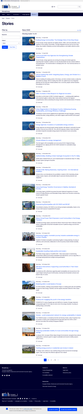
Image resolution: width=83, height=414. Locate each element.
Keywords (4, 34)
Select (4, 43)
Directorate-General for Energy (49, 386)
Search (5, 47)
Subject (4, 40)
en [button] (54, 6)
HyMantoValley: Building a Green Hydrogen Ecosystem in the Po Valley (58, 156)
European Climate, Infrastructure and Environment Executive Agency (57, 384)
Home (3, 14)
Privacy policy (38, 401)
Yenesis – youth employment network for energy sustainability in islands (58, 315)
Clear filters (12, 47)
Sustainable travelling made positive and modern (51, 251)
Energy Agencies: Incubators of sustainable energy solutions (55, 124)
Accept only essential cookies (68, 409)
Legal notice (65, 370)
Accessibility (53, 401)
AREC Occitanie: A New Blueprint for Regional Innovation (53, 93)
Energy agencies (26, 14)
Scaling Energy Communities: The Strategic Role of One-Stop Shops (57, 40)
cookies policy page (27, 408)
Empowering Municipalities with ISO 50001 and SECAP (53, 204)
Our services (16, 14)
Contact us (34, 398)
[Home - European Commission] (12, 6)
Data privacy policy (67, 372)
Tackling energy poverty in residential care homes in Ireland (54, 348)
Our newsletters (45, 372)
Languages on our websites (21, 401)
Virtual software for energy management (48, 140)
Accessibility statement (47, 375)
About (8, 14)
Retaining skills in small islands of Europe (48, 284)
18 (55, 360)
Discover (34, 14)
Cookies (31, 401)
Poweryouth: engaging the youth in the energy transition (53, 299)
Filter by (4, 30)
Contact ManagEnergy (47, 370)
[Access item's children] (11, 14)
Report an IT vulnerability (7, 401)
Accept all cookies (53, 409)
